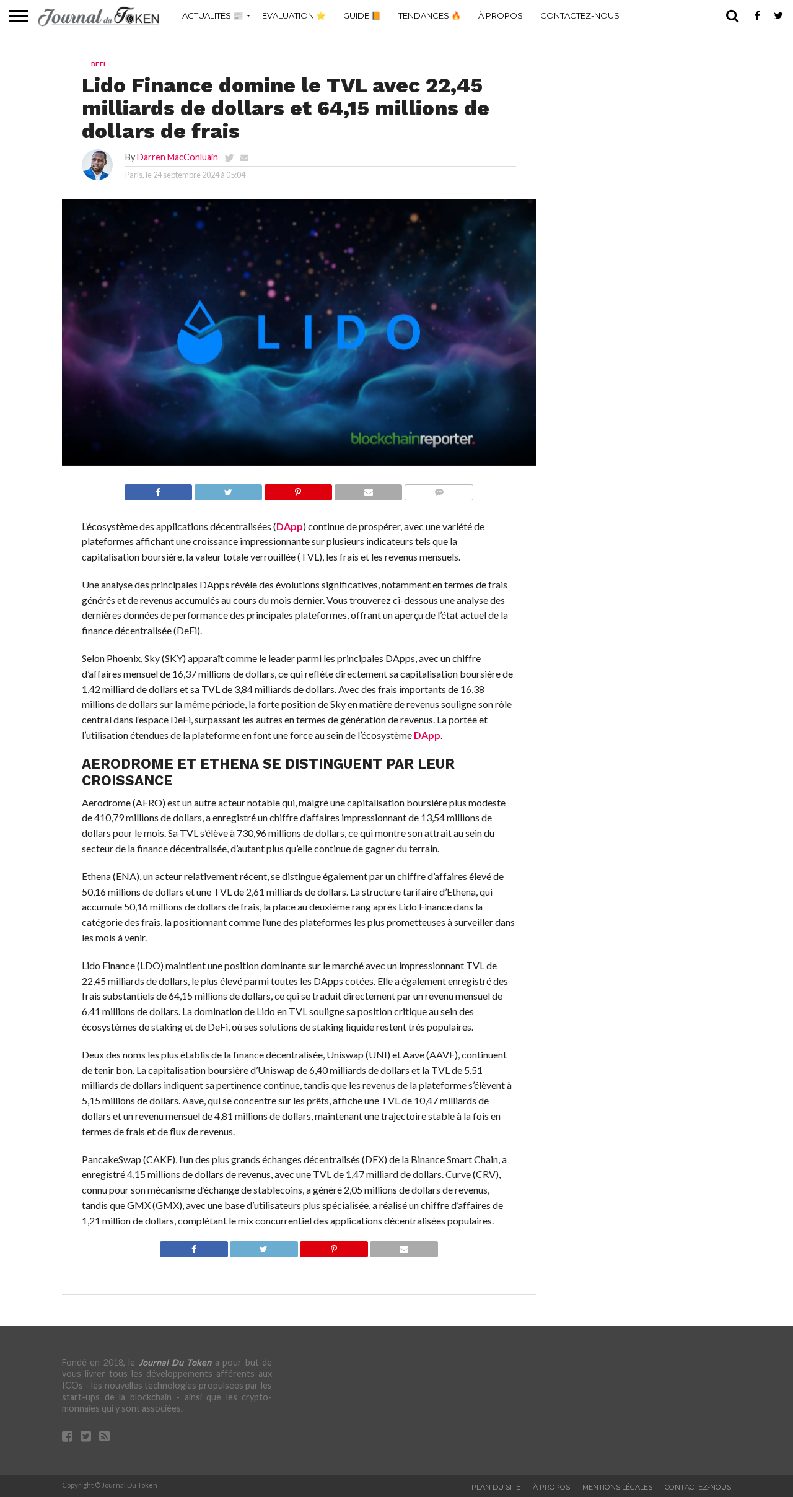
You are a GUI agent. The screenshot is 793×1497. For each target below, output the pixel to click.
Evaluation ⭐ (294, 15)
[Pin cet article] (298, 489)
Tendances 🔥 (429, 15)
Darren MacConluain (177, 157)
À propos (500, 15)
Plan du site (495, 1487)
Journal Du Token (175, 1362)
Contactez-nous (580, 15)
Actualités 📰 (212, 15)
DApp (289, 526)
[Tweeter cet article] (228, 489)
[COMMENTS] (438, 489)
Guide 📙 (362, 15)
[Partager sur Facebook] (158, 489)
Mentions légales (617, 1487)
